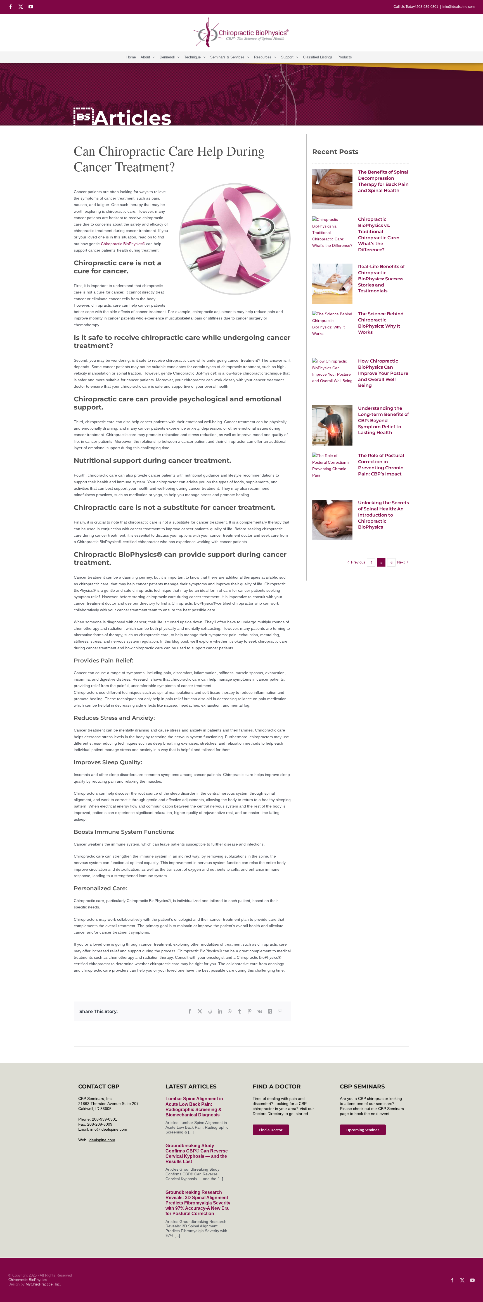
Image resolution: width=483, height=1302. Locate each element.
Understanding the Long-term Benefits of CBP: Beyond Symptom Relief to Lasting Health (383, 420)
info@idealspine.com (458, 7)
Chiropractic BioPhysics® (123, 244)
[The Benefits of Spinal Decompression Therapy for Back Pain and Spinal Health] (332, 189)
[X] (200, 1011)
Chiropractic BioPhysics (27, 1280)
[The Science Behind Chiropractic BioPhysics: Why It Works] (332, 331)
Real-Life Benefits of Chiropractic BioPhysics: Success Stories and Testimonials (381, 278)
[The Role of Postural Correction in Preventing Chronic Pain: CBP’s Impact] (332, 473)
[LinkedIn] (220, 1011)
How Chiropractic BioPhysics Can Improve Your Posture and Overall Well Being (383, 373)
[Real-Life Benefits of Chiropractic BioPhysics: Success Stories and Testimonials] (332, 284)
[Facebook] (190, 1011)
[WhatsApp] (230, 1011)
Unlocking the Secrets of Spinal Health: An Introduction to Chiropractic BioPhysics (383, 515)
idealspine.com (102, 1140)
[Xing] (270, 1011)
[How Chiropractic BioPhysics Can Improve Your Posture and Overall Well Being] (332, 378)
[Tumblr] (240, 1011)
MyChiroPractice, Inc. (43, 1284)
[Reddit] (210, 1011)
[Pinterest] (250, 1011)
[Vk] (260, 1011)
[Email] (280, 1011)
